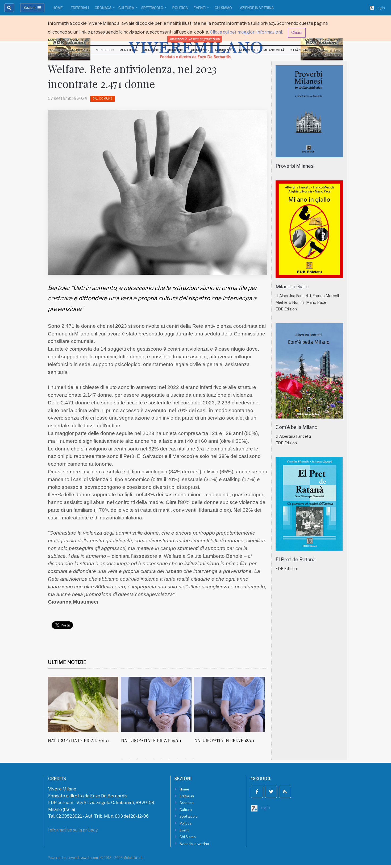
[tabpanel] (84, 713)
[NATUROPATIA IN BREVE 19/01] (156, 704)
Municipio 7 (200, 50)
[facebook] (257, 792)
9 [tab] (185, 758)
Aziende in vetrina (257, 8)
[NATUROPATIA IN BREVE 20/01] (83, 704)
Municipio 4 (128, 50)
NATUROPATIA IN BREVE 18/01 (224, 740)
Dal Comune (102, 98)
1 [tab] (121, 758)
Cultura (126, 8)
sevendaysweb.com (83, 858)
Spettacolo (152, 8)
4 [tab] (145, 758)
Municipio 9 (248, 50)
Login (379, 8)
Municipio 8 (224, 50)
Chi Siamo (223, 8)
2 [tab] (129, 758)
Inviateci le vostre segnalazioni (195, 39)
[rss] (285, 792)
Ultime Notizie (67, 662)
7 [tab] (169, 758)
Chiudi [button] (296, 32)
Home (58, 8)
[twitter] (271, 792)
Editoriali (80, 8)
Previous (44, 715)
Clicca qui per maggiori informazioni (246, 32)
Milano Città (273, 50)
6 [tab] (161, 758)
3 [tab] (137, 758)
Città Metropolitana (307, 50)
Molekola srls (133, 858)
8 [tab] (177, 758)
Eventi (200, 8)
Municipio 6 (176, 50)
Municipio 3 (105, 50)
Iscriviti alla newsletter (321, 40)
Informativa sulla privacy (73, 830)
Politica (180, 8)
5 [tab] (153, 758)
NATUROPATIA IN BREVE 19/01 (151, 740)
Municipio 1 (57, 50)
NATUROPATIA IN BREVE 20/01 (78, 740)
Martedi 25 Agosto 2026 (68, 40)
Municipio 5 (152, 50)
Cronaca (103, 8)
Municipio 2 (81, 50)
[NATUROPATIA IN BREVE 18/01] (229, 704)
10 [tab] (193, 758)
